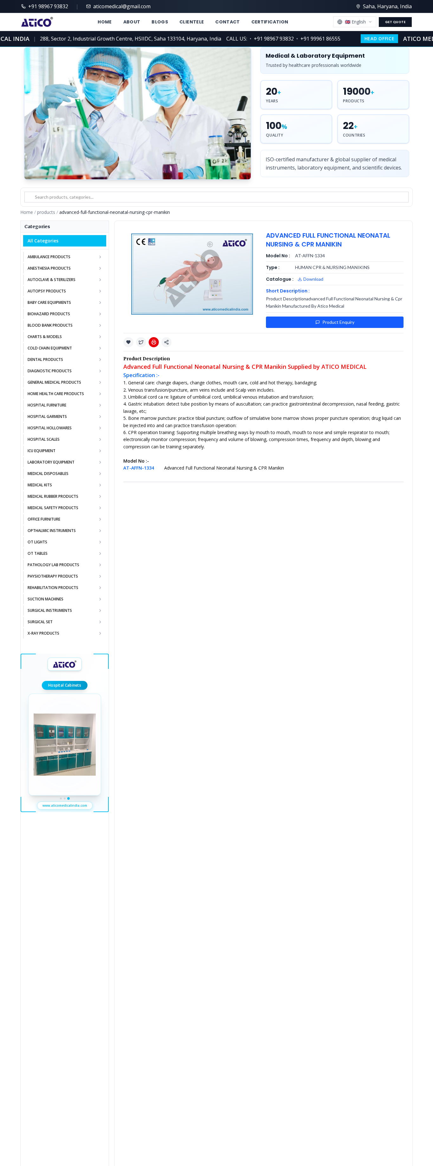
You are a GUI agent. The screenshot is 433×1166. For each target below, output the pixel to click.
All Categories (43, 241)
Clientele (191, 22)
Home (105, 22)
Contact (227, 22)
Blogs (160, 22)
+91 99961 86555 (306, 38)
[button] (128, 342)
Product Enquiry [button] (338, 322)
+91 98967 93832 (260, 38)
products (46, 212)
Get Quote (395, 22)
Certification (269, 22)
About (131, 22)
